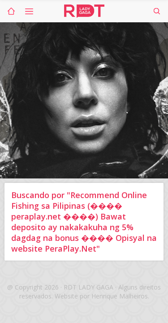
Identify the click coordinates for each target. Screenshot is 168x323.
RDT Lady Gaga (84, 11)
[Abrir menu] (29, 11)
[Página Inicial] (11, 11)
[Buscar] (157, 11)
